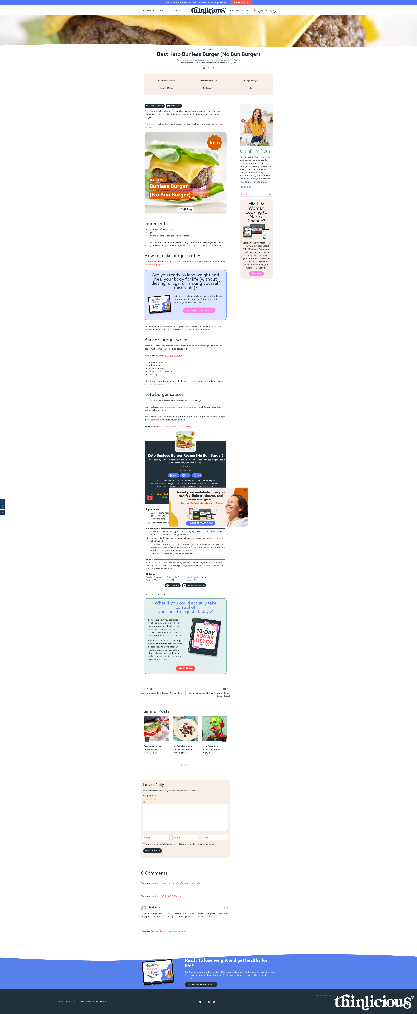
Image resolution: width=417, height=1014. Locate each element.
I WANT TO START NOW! (201, 523)
